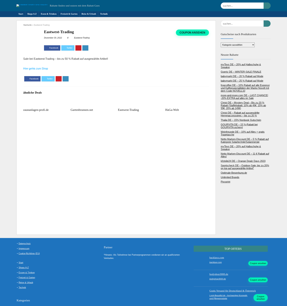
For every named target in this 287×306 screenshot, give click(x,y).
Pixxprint (225, 181)
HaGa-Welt (172, 109)
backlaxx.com (216, 257)
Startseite (27, 25)
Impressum (24, 248)
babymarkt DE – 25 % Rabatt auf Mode (242, 80)
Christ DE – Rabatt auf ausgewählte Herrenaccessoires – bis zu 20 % (240, 114)
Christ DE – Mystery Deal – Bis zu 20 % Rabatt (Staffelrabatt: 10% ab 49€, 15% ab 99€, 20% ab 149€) (243, 105)
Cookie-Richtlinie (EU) (29, 253)
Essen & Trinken (48, 14)
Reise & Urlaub (89, 14)
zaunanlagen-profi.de (36, 109)
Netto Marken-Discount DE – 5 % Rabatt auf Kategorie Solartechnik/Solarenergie (245, 140)
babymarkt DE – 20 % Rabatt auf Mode (242, 76)
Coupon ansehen (192, 32)
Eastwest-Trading (82, 38)
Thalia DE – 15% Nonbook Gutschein (241, 120)
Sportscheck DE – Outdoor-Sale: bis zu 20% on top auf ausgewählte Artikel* (245, 167)
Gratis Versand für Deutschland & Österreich (232, 290)
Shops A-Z (32, 14)
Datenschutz (25, 243)
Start (20, 14)
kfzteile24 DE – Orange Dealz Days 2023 (243, 161)
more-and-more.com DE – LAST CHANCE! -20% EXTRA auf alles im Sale (244, 97)
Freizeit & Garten (69, 14)
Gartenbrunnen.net (82, 109)
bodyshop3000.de (218, 274)
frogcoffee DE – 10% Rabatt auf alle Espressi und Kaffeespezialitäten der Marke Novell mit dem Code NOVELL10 (245, 88)
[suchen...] (267, 5)
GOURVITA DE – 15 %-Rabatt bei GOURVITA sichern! (239, 126)
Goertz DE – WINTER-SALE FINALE (241, 71)
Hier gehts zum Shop (35, 68)
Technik (104, 14)
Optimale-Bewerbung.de (234, 172)
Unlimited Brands (230, 177)
